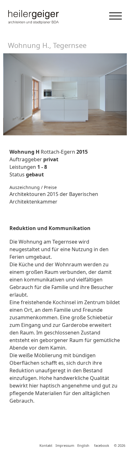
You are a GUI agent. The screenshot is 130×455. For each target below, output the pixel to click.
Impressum (65, 445)
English (83, 445)
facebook (101, 445)
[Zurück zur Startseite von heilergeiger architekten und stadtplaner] (65, 17)
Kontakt (45, 445)
